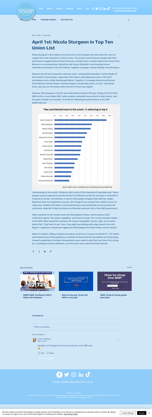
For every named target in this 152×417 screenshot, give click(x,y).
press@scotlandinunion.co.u (124, 11)
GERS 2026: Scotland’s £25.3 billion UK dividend (37, 296)
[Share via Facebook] (33, 251)
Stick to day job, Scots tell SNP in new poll (75, 296)
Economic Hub (67, 19)
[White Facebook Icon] (93, 9)
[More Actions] (118, 339)
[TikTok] (88, 375)
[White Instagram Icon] (101, 9)
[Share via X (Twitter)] (39, 251)
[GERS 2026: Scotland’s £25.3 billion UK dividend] (37, 281)
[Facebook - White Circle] (59, 375)
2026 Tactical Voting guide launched (113, 296)
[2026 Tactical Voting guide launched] (114, 281)
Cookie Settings (128, 413)
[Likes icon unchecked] (39, 353)
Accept (141, 413)
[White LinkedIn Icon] (105, 9)
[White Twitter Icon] (97, 9)
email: (56, 381)
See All (129, 267)
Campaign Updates (48, 19)
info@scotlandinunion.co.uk (76, 381)
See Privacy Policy (71, 414)
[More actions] (118, 35)
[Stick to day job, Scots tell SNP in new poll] (76, 281)
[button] (129, 19)
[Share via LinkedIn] (45, 251)
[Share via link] (51, 251)
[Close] (149, 413)
